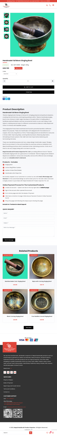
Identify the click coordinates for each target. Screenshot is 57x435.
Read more (7, 368)
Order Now (29, 92)
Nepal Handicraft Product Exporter (24, 427)
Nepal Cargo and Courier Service (12, 386)
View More (28, 327)
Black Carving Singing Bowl (15, 316)
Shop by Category (8, 380)
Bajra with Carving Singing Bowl (42, 281)
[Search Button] (30, 432)
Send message (9, 240)
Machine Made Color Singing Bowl (15, 281)
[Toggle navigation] (52, 5)
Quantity (5, 78)
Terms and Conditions (9, 389)
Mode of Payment (8, 383)
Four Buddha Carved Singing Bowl (42, 316)
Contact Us (6, 392)
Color (4, 71)
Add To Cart (29, 87)
